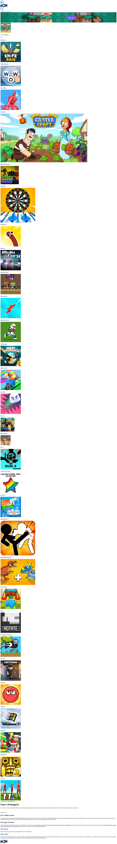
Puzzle (5, 801)
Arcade (8, 801)
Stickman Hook (68, 825)
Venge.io (111, 825)
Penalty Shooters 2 (7, 826)
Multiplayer (12, 801)
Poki (68, 807)
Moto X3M (106, 825)
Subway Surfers (54, 825)
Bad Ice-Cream (16, 826)
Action (2, 801)
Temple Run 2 (61, 825)
